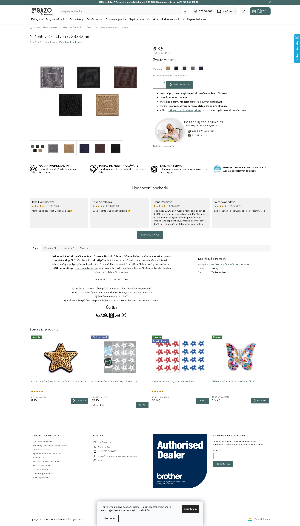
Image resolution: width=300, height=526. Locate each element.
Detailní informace (162, 146)
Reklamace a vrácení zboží (46, 461)
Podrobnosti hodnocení (70, 42)
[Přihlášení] (244, 11)
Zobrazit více (150, 234)
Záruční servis (40, 457)
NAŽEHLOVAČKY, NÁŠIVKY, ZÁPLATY (231, 264)
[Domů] (32, 28)
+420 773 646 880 (107, 451)
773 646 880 (104, 446)
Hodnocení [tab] (68, 248)
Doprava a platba (41, 449)
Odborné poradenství (43, 473)
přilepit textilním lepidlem (184, 110)
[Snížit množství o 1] (164, 86)
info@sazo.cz (104, 442)
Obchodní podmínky (42, 441)
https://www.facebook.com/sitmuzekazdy (118, 456)
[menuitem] (37, 19)
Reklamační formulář (43, 465)
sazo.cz (101, 460)
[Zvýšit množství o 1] (164, 83)
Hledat (186, 12)
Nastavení (110, 518)
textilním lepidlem (86, 268)
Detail (142, 405)
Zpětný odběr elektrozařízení (47, 453)
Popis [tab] (35, 248)
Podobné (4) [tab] (50, 248)
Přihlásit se (223, 463)
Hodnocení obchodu (150, 188)
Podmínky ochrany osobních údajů (50, 445)
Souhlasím (190, 509)
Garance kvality (40, 469)
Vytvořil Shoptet (262, 519)
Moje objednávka (41, 477)
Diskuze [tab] (84, 248)
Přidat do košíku (181, 84)
